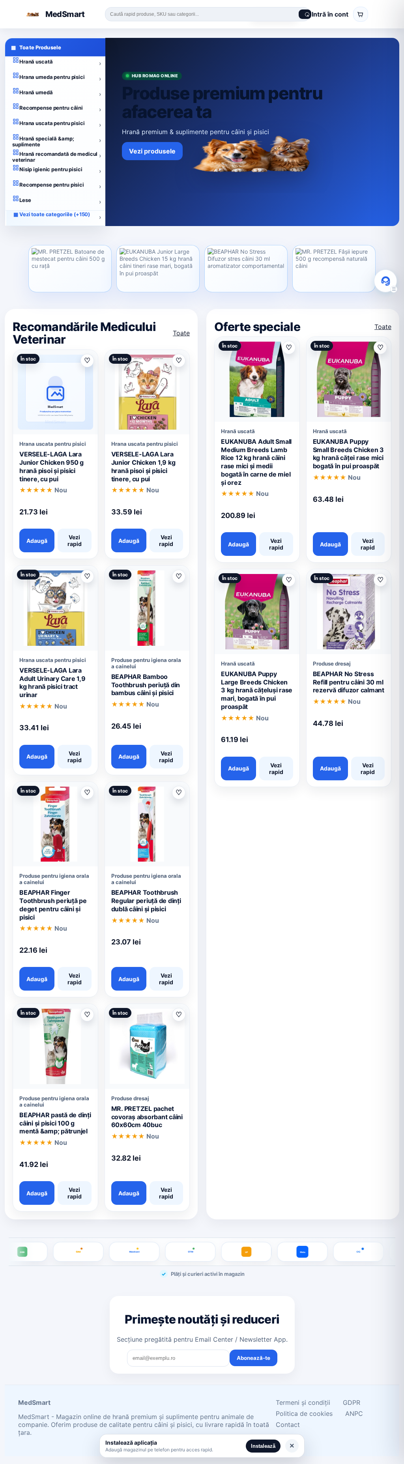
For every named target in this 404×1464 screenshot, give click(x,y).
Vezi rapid (74, 540)
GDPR (351, 1402)
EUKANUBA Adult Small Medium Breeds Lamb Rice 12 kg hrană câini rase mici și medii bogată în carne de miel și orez (256, 462)
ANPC (354, 1413)
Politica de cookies (304, 1413)
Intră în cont (330, 14)
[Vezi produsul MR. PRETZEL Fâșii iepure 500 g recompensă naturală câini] (334, 268)
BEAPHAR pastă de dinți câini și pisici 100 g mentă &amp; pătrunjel (55, 1123)
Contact (288, 1424)
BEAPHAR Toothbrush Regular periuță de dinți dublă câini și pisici (146, 900)
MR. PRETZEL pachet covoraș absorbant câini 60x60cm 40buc (147, 1117)
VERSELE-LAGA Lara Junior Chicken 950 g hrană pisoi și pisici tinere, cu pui (51, 466)
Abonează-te (253, 1358)
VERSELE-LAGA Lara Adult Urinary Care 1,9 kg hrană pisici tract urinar (52, 682)
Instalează (263, 1446)
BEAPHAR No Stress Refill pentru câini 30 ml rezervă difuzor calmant (348, 682)
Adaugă (36, 540)
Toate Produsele (36, 47)
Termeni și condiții (303, 1402)
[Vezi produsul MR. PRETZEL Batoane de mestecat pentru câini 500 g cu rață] (70, 268)
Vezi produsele (152, 151)
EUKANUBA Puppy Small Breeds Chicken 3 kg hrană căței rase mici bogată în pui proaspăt (348, 454)
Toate (181, 333)
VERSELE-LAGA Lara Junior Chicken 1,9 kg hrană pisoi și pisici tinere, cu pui (143, 466)
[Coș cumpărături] (360, 14)
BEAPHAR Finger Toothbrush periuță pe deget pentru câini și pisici (53, 904)
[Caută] (305, 14)
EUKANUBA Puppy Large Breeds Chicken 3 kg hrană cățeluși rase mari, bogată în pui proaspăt (256, 690)
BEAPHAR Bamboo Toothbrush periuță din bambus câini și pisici (145, 685)
